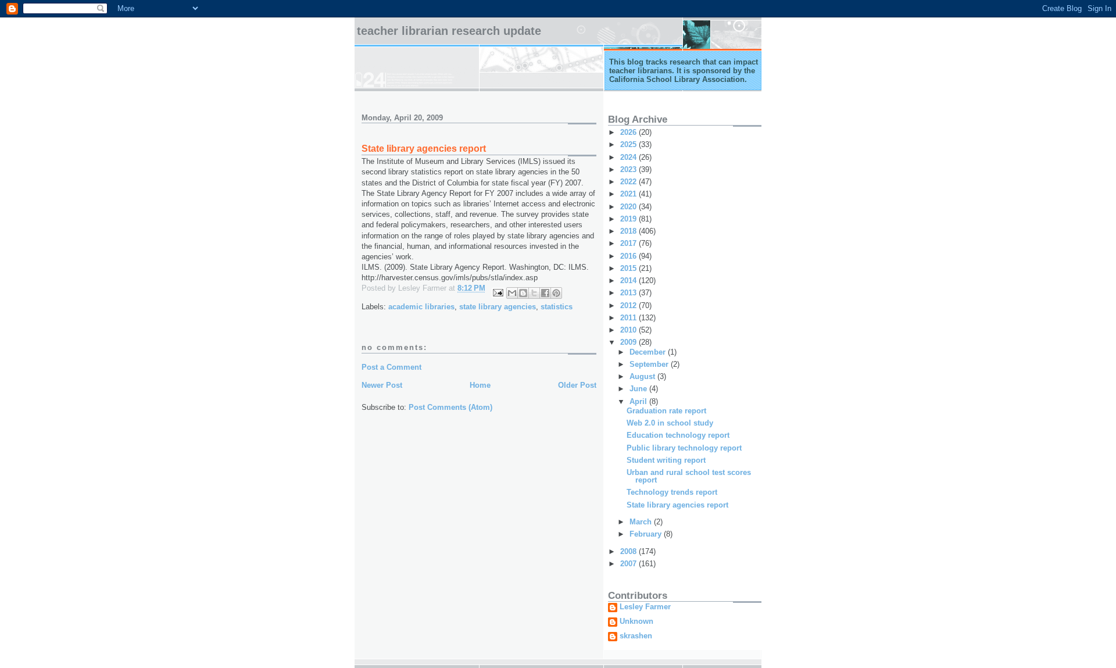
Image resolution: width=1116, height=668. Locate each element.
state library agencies (497, 306)
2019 (629, 219)
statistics (557, 306)
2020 (629, 206)
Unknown (636, 621)
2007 (629, 563)
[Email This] (512, 293)
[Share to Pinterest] (556, 293)
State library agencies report (677, 505)
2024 (629, 157)
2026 (629, 132)
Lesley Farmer (645, 607)
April (639, 401)
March (641, 521)
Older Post (577, 385)
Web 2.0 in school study (670, 423)
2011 (629, 317)
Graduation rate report (666, 410)
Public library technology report (684, 448)
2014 (629, 280)
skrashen (636, 636)
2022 (629, 181)
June (639, 388)
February (646, 534)
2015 (629, 268)
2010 (629, 330)
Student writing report (666, 460)
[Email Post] (497, 292)
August (643, 376)
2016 (629, 256)
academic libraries (421, 306)
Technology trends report (672, 492)
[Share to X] (534, 293)
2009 (629, 342)
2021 (629, 194)
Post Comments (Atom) (450, 407)
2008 (629, 551)
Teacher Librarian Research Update (449, 30)
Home (480, 385)
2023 (629, 169)
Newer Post (382, 385)
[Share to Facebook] (545, 293)
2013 (629, 292)
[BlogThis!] (523, 293)
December (648, 352)
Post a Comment (391, 367)
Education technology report (678, 435)
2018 (629, 231)
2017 (629, 243)
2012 (629, 305)
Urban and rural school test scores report (689, 476)
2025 (629, 144)
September (650, 364)
